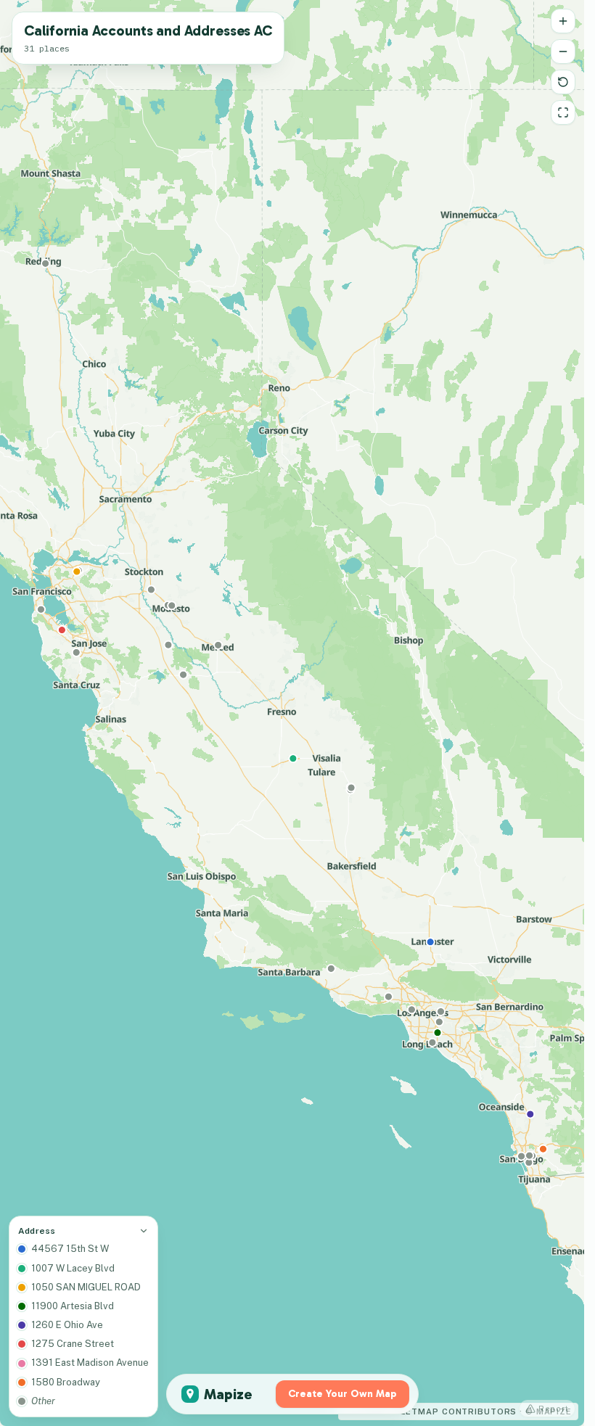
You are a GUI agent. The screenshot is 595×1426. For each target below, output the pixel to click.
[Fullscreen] (563, 112)
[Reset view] (563, 82)
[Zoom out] (563, 51)
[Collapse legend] (144, 1231)
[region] (292, 713)
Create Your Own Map (342, 1394)
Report (553, 1408)
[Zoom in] (563, 21)
